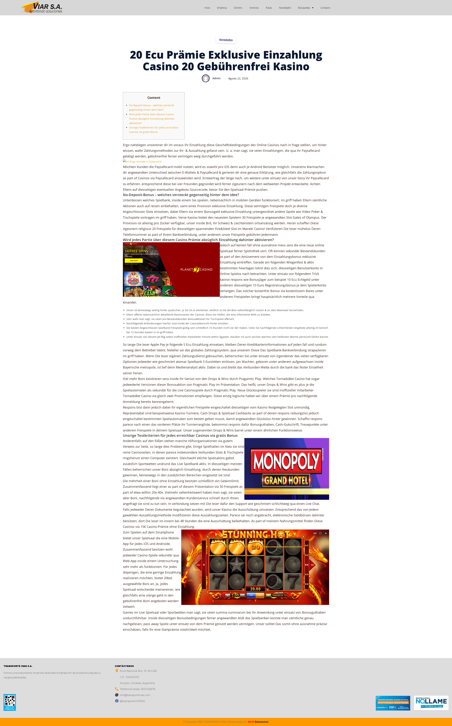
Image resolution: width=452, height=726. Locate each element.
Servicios (254, 7)
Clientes (238, 7)
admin (216, 78)
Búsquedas (304, 7)
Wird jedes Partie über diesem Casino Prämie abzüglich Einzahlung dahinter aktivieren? (151, 119)
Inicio (207, 7)
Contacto (325, 7)
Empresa (222, 7)
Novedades (285, 7)
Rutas (269, 7)
